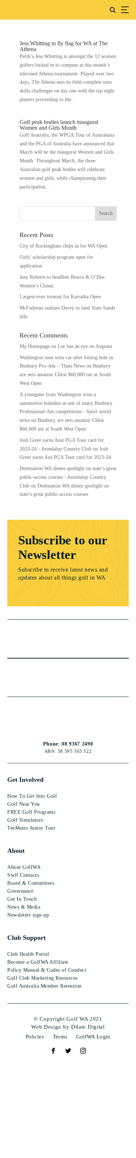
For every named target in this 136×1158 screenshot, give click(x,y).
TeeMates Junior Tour (31, 828)
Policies (35, 1036)
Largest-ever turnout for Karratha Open (60, 296)
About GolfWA (24, 867)
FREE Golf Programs (31, 812)
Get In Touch (22, 899)
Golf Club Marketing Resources (42, 978)
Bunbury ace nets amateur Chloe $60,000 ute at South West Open (65, 374)
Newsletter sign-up (28, 915)
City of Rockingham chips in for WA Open (63, 246)
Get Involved (25, 779)
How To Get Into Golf (32, 796)
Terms (60, 1036)
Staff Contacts (23, 875)
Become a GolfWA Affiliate (38, 962)
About (16, 850)
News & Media (23, 907)
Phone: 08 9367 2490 (68, 744)
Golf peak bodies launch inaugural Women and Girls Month (59, 125)
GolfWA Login (93, 1036)
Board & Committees (30, 883)
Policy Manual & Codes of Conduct (46, 970)
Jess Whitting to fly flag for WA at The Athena (64, 46)
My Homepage (35, 346)
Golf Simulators (25, 820)
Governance (20, 891)
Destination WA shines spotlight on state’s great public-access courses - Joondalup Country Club (68, 477)
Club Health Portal (28, 954)
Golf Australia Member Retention (44, 986)
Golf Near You (23, 804)
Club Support (26, 937)
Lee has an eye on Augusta (85, 346)
